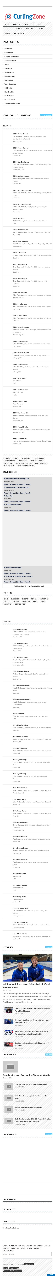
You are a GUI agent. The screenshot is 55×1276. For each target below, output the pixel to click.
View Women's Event (12, 104)
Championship (9, 76)
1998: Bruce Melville (20, 427)
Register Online (10, 60)
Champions (8, 52)
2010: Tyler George (20, 278)
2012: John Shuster (20, 253)
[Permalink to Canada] (8, 1010)
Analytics (30, 29)
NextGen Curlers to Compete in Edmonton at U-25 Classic (32, 1044)
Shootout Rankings (23, 463)
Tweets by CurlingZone (11, 1228)
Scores (8, 29)
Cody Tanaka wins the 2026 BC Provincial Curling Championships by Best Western (33, 1120)
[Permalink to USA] (8, 1032)
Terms (5, 1268)
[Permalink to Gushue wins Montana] (8, 1109)
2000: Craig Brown (20, 401)
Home (7, 24)
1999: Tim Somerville (20, 413)
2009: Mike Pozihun (20, 292)
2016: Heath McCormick (22, 204)
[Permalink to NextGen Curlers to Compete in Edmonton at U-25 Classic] (8, 1044)
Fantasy (18, 29)
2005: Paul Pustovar (20, 341)
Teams (38, 24)
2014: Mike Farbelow (20, 230)
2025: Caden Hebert (20, 134)
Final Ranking (9, 92)
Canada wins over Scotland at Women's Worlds (26, 1075)
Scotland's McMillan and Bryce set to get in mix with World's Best (32, 1021)
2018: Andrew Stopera (21, 176)
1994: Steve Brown (20, 438)
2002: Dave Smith (19, 378)
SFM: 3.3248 (8, 88)
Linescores (8, 80)
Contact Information (11, 56)
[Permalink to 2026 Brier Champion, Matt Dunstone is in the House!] (8, 1097)
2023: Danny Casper (20, 148)
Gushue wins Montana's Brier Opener (28, 1107)
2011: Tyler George (20, 264)
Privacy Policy (14, 1268)
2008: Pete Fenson (20, 304)
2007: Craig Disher (20, 315)
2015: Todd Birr (18, 218)
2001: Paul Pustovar (20, 390)
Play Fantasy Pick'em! (36, 586)
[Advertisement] (27, 539)
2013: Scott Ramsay (20, 241)
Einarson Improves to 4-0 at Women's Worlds (31, 1084)
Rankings (17, 24)
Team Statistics (10, 84)
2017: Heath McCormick (22, 190)
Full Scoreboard (20, 586)
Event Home (8, 49)
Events (28, 24)
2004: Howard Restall (21, 353)
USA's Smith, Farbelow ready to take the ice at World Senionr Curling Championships (31, 1032)
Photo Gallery (9, 96)
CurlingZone (29, 1264)
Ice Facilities (19, 33)
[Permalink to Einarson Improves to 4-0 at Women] (8, 1086)
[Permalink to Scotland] (8, 1021)
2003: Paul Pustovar (20, 364)
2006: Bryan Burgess (21, 327)
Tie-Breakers (9, 72)
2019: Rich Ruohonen (21, 162)
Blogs (7, 33)
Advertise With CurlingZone (12, 1271)
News (41, 29)
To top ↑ (50, 1275)
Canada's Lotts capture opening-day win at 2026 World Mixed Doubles (32, 1009)
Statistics (44, 599)
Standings (8, 68)
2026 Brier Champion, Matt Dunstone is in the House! (31, 1097)
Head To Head (9, 100)
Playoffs (28, 484)
